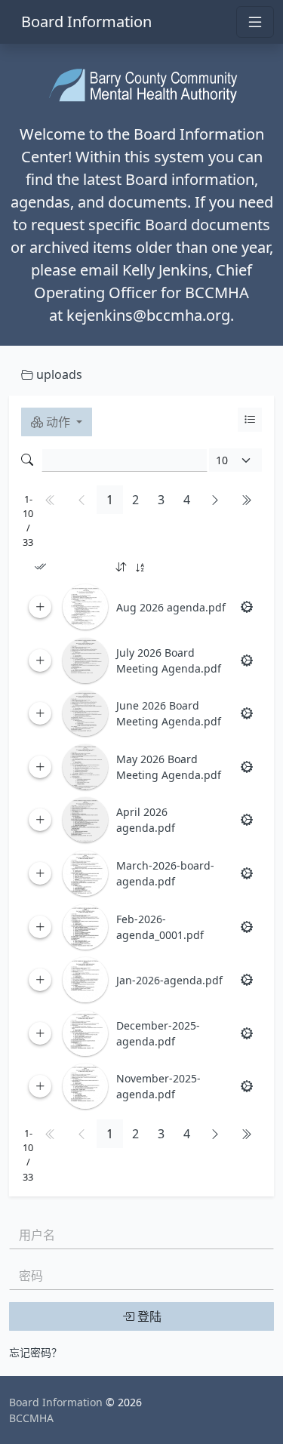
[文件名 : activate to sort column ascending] (172, 568)
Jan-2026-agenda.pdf (169, 980)
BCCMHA (31, 1418)
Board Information (86, 21)
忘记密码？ (35, 1352)
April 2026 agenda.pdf (145, 820)
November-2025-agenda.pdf (158, 1086)
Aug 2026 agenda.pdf (171, 607)
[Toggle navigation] (255, 22)
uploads (57, 374)
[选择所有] (40, 567)
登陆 (147, 1316)
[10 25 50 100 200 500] (235, 460)
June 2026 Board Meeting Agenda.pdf (168, 713)
